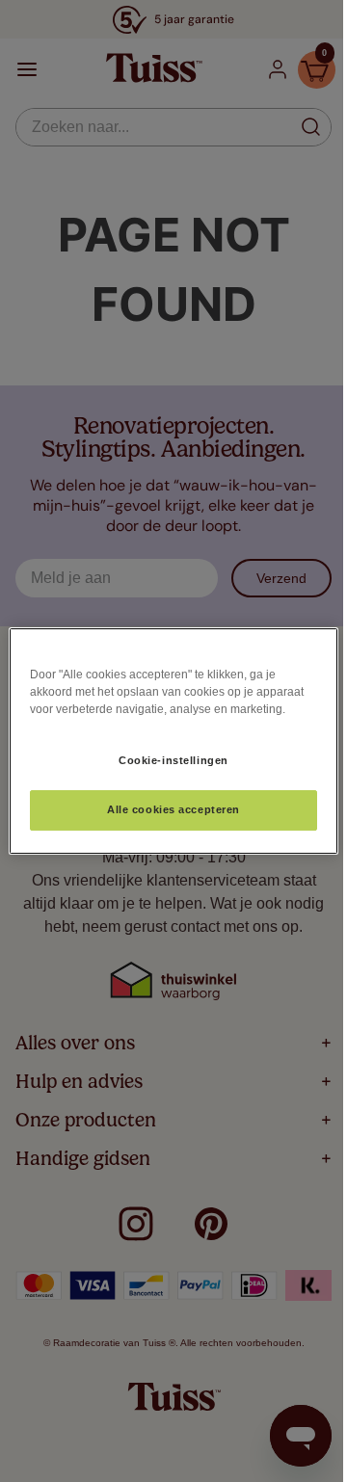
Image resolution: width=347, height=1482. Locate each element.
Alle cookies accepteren (173, 809)
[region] (173, 741)
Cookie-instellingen (173, 760)
